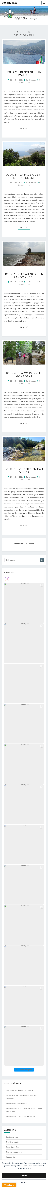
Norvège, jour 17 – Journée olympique (20, 1116)
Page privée (10, 1157)
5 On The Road (9, 2)
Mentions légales (12, 1142)
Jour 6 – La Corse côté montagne (24, 374)
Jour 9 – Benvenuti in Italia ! (24, 73)
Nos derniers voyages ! (14, 1152)
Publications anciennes (24, 543)
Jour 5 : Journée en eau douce (24, 470)
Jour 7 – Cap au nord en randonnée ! (24, 275)
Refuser (24, 1182)
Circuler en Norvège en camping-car (19, 1090)
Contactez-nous (12, 1137)
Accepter (24, 1175)
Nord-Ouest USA (12, 1147)
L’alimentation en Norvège (16, 1103)
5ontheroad (31, 80)
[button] (24, 603)
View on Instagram (25, 1070)
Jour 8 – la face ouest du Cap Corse (24, 176)
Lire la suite (25, 128)
